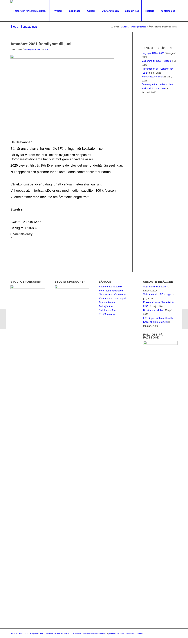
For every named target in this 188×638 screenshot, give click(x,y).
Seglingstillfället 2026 (153, 53)
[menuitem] (41, 10)
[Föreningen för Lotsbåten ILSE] (28, 10)
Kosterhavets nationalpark (113, 298)
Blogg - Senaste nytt (23, 26)
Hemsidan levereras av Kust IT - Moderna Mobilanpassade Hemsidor (76, 633)
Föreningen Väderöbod (111, 290)
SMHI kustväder (107, 310)
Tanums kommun (108, 302)
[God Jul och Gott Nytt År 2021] (3, 319)
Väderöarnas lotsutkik (110, 286)
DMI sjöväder (106, 306)
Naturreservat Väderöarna (112, 294)
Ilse (46, 49)
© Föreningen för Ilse (34, 633)
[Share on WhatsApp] (15, 238)
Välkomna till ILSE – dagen (156, 60)
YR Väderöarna (107, 314)
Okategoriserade (32, 49)
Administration (16, 633)
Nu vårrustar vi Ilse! (152, 76)
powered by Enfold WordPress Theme (125, 633)
